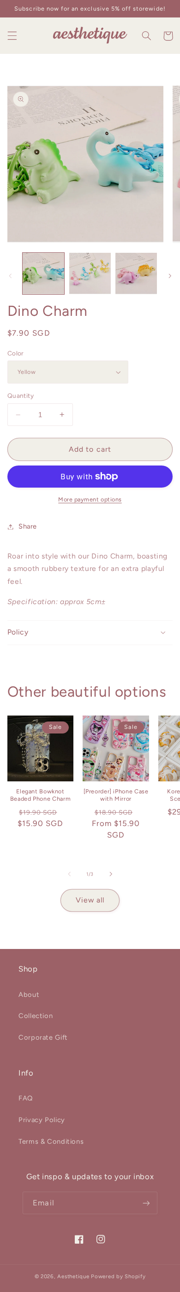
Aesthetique (73, 1276)
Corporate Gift (43, 1037)
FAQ (25, 1098)
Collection (35, 1016)
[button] (12, 36)
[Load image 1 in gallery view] (43, 273)
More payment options (90, 499)
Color (15, 353)
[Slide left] (10, 276)
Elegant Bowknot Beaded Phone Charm (40, 795)
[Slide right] (170, 276)
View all (90, 900)
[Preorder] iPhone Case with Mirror (116, 795)
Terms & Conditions (51, 1141)
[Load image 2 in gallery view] (90, 273)
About (28, 994)
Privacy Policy (41, 1120)
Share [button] (27, 526)
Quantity (20, 395)
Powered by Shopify (118, 1276)
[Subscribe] (145, 1203)
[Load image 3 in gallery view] (136, 273)
